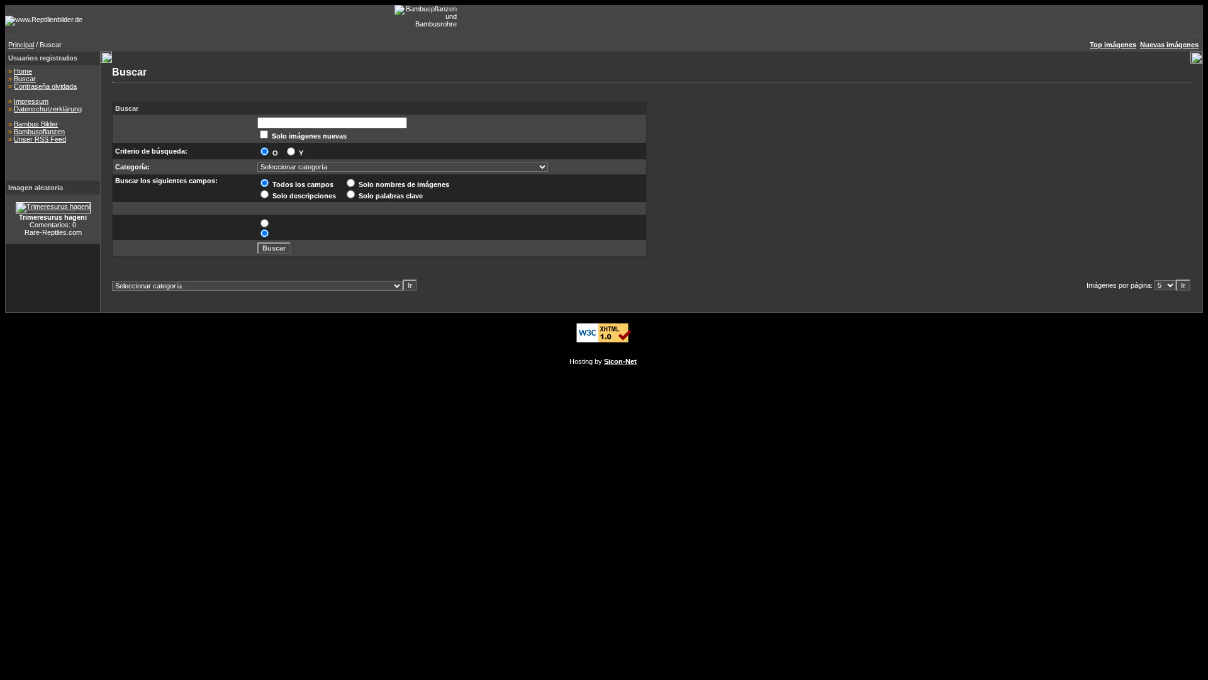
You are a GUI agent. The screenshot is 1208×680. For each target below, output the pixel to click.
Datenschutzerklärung (48, 109)
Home (23, 71)
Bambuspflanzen (39, 131)
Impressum (31, 101)
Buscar (25, 78)
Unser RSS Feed (40, 139)
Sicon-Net (620, 361)
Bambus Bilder (36, 124)
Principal (21, 44)
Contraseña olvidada (45, 86)
